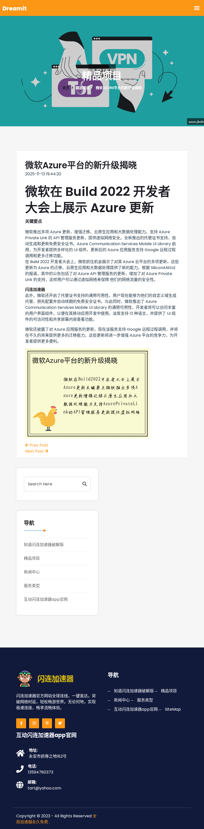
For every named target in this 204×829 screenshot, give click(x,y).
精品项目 (32, 558)
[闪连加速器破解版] (49, 678)
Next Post (35, 451)
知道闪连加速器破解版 (44, 545)
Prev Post (38, 445)
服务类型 (32, 586)
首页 (65, 87)
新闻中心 (32, 572)
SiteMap (173, 709)
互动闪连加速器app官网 (46, 599)
